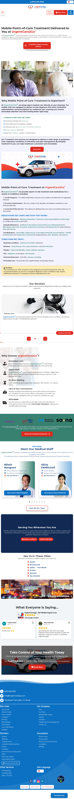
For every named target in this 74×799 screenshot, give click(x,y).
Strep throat (16, 246)
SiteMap (41, 746)
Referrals (5, 739)
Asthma (23, 243)
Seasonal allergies (18, 250)
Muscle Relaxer (58, 233)
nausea (12, 229)
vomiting (37, 257)
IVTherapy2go (6, 770)
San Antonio (35, 576)
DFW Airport (6, 724)
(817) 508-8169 (46, 539)
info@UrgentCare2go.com (14, 696)
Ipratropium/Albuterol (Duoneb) (57, 219)
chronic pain (30, 253)
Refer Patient (35, 787)
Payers (4, 746)
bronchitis (31, 243)
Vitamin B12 (52, 227)
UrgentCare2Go (9, 35)
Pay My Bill (5, 709)
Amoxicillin (20, 233)
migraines (15, 133)
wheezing (25, 121)
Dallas (32, 567)
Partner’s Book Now (12, 763)
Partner (4, 736)
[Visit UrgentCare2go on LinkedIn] (42, 781)
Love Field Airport (8, 727)
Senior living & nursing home (11, 751)
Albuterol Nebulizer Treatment (32, 219)
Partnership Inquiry (8, 759)
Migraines (11, 253)
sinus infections (32, 246)
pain (4, 229)
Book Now (37, 149)
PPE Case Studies (8, 757)
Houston (33, 573)
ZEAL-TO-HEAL (7, 775)
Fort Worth (41, 567)
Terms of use (43, 736)
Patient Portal (6, 712)
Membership (6, 722)
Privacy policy (43, 739)
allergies (55, 235)
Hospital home (7, 741)
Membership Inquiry (45, 714)
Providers (5, 749)
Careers (41, 717)
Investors (42, 719)
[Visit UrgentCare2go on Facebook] (30, 781)
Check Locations (30, 539)
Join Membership (47, 787)
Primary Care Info (64, 333)
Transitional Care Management (49, 722)
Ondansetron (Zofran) (36, 227)
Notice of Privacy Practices (48, 741)
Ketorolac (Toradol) (19, 227)
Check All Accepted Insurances (35, 434)
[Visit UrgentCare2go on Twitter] (34, 781)
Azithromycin (30, 233)
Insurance (5, 717)
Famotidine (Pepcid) (44, 233)
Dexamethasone (44, 225)
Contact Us (42, 724)
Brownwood (35, 565)
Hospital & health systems (10, 744)
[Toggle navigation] (2, 12)
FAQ (40, 709)
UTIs (27, 127)
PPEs (3, 754)
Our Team (42, 712)
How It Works (6, 714)
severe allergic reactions (35, 250)
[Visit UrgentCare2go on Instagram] (38, 781)
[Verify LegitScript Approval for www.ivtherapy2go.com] (60, 779)
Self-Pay (4, 719)
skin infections (36, 127)
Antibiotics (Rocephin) (28, 225)
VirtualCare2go (7, 773)
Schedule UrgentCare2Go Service (38, 45)
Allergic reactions (11, 130)
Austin (32, 562)
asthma (17, 221)
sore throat (21, 127)
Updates (4, 729)
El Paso (33, 570)
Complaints (42, 744)
